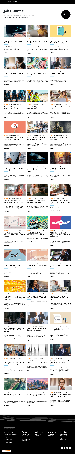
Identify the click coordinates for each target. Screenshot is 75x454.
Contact (68, 1)
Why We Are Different (43, 1)
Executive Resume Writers (9, 432)
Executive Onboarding (8, 440)
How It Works (35, 1)
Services (58, 1)
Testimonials (52, 1)
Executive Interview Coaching (10, 437)
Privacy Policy (18, 447)
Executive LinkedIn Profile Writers (10, 434)
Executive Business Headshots (10, 436)
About (63, 1)
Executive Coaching (8, 442)
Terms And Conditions (25, 447)
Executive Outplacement (9, 439)
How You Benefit (27, 1)
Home (21, 1)
